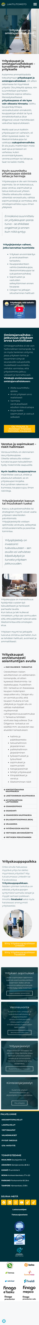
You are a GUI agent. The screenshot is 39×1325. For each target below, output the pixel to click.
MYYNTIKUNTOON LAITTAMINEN (14, 801)
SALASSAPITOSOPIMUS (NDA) (19, 820)
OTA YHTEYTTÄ (8, 1146)
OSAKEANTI (11, 811)
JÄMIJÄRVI (6, 1165)
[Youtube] (21, 1202)
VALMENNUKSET (9, 1135)
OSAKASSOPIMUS (14, 806)
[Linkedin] (9, 1202)
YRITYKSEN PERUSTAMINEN (18, 837)
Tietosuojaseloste (20, 1215)
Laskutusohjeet (19, 1209)
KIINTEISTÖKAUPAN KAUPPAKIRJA (15, 790)
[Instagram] (15, 1202)
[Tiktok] (27, 1202)
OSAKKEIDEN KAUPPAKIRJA (19, 815)
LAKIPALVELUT (8, 1125)
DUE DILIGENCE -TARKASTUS (19, 667)
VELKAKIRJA (11, 824)
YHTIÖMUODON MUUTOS (17, 828)
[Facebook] (3, 1202)
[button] (35, 4)
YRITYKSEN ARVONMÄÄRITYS (19, 833)
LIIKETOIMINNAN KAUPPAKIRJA (20, 796)
